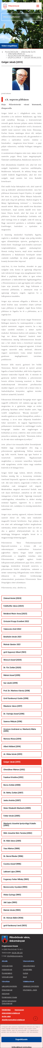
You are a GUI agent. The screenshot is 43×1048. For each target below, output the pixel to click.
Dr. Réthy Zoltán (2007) (13, 793)
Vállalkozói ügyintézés (31, 986)
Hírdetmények (7, 970)
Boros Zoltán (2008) (11, 785)
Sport (25, 977)
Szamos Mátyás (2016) (12, 722)
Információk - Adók (30, 990)
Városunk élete (28, 52)
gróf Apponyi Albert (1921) (14, 652)
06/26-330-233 (17, 953)
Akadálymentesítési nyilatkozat (13, 1020)
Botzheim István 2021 (12, 637)
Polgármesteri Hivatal (9, 997)
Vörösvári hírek (7, 966)
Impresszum (19, 1010)
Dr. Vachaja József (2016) (13, 714)
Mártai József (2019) (11, 675)
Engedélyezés (21, 1040)
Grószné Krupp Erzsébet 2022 (16, 621)
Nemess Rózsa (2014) (12, 739)
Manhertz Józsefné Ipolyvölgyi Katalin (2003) (19, 825)
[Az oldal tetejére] (35, 1018)
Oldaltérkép (6, 1010)
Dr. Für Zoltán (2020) (12, 668)
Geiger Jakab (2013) (32, 58)
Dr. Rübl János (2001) (12, 841)
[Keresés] (39, 17)
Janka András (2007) (12, 801)
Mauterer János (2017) (12, 706)
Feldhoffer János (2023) (13, 606)
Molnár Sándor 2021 (11, 645)
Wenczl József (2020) (12, 660)
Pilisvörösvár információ (20, 56)
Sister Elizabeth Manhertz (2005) (17, 808)
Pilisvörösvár (11, 52)
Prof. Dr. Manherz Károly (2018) (16, 691)
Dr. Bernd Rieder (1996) (13, 856)
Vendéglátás (27, 970)
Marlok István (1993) (12, 910)
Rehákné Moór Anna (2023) (15, 614)
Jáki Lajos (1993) (10, 903)
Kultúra (25, 973)
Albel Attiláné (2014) (12, 747)
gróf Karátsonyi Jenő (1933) (15, 926)
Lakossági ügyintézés (9, 986)
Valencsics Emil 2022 (12, 629)
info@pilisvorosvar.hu (15, 956)
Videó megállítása (9, 46)
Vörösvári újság (7, 977)
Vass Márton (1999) (11, 849)
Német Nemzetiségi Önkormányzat (9, 1002)
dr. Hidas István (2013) (12, 754)
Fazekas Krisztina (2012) (13, 777)
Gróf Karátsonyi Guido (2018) (15, 698)
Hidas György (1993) (12, 895)
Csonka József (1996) (12, 864)
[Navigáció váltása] (37, 6)
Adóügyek (5, 994)
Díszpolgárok (14, 58)
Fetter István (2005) (11, 816)
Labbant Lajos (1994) (12, 872)
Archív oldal (6, 1017)
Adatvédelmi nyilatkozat (11, 1013)
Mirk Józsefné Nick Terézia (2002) (17, 833)
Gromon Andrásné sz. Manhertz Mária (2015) (19, 730)
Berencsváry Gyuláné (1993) (15, 887)
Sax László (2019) (10, 683)
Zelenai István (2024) (12, 598)
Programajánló (7, 973)
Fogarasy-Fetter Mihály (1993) (16, 879)
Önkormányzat (7, 990)
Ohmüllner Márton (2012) (14, 770)
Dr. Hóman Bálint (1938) (13, 918)
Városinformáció (16, 54)
